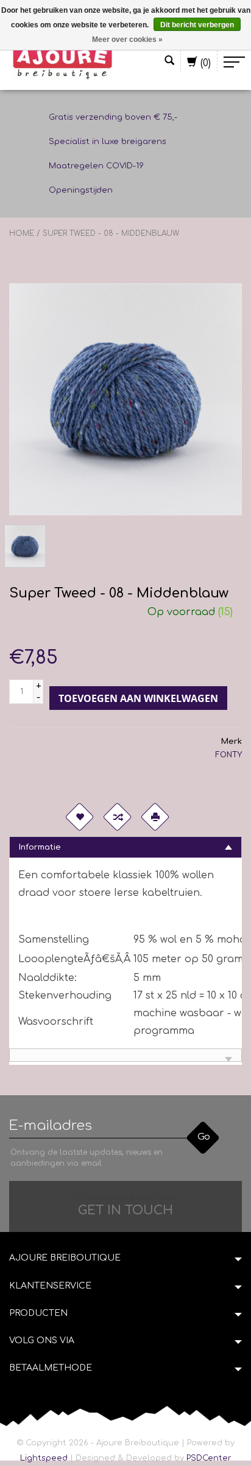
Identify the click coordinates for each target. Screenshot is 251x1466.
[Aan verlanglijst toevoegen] (79, 816)
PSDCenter (209, 1458)
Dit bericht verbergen (197, 25)
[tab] (125, 847)
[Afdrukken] (154, 816)
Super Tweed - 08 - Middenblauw (111, 233)
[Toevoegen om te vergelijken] (117, 816)
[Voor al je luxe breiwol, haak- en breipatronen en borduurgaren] (62, 62)
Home (21, 233)
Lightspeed (44, 1458)
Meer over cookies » (127, 39)
